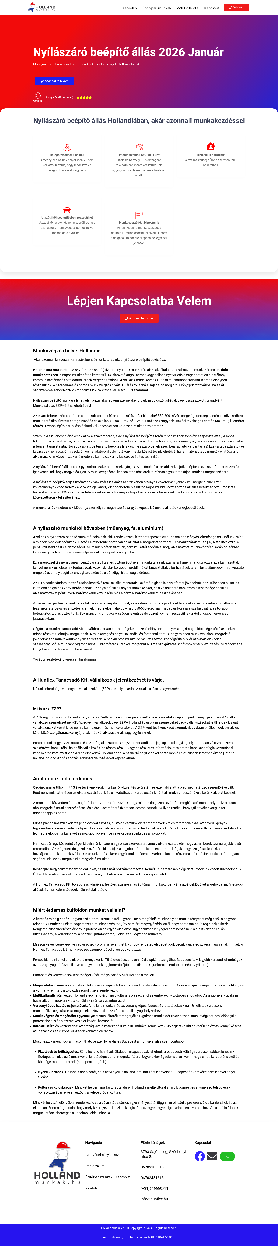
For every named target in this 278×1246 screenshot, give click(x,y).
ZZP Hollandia (188, 8)
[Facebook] (200, 1156)
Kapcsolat (212, 8)
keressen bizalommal (80, 659)
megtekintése (170, 689)
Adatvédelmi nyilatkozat (103, 1155)
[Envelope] (212, 1156)
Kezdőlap (129, 8)
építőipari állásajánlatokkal (77, 426)
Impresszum (94, 1166)
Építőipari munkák (156, 8)
